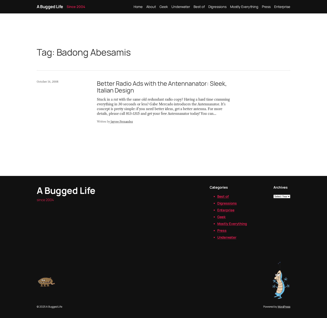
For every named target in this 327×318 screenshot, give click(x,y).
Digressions (227, 203)
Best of (223, 196)
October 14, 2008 (47, 81)
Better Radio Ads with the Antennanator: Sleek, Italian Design (162, 87)
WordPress (284, 306)
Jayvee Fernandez (122, 121)
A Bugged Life (50, 6)
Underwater (226, 237)
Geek (221, 217)
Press (222, 230)
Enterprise (225, 210)
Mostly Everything (232, 223)
